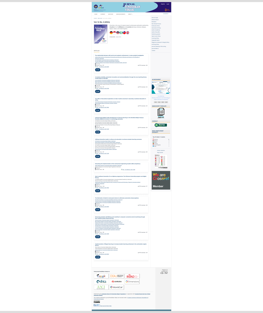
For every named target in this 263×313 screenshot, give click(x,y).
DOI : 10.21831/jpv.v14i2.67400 (102, 88)
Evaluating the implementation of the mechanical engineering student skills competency (117, 163)
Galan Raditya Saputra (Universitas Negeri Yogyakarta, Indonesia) (108, 165)
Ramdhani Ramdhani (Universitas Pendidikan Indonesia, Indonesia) (108, 199)
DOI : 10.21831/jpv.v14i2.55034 (102, 206)
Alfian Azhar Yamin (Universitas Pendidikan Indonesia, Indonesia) (108, 83)
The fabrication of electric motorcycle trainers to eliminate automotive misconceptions (117, 198)
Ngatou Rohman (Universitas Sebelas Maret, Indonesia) (106, 250)
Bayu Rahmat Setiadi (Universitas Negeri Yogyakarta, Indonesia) (108, 221)
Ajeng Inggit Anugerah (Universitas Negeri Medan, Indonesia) (107, 142)
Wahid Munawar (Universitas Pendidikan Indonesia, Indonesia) (108, 202)
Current (102, 14)
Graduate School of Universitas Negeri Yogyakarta (114, 294)
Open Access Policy (156, 36)
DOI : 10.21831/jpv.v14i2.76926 (102, 107)
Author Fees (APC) (156, 32)
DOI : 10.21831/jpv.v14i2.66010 (102, 254)
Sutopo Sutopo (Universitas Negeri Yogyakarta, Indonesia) (107, 220)
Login (167, 4)
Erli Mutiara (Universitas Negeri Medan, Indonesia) (105, 141)
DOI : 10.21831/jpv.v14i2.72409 (102, 233)
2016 (156, 102)
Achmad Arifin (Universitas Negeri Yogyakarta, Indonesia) (106, 225)
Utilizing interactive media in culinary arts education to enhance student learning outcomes (118, 139)
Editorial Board (155, 19)
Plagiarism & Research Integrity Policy (160, 42)
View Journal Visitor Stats (106, 305)
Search (166, 13)
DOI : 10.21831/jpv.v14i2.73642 (102, 187)
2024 (166, 102)
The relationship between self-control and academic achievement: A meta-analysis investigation (119, 55)
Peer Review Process (156, 23)
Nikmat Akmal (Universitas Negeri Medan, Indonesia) (106, 149)
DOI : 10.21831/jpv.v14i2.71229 (102, 129)
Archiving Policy (155, 44)
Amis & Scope (155, 17)
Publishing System (156, 34)
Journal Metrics (155, 48)
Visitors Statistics (161, 150)
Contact (153, 50)
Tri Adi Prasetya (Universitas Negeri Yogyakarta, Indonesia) (107, 226)
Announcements (120, 14)
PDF (98, 69)
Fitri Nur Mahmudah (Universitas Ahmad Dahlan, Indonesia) (107, 61)
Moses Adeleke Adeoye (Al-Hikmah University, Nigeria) (106, 103)
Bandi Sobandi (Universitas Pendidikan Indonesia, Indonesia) (107, 81)
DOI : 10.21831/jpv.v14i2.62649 (102, 66)
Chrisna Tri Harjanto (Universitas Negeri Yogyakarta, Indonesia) (108, 228)
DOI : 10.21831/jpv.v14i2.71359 (129, 169)
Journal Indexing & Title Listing (159, 46)
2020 (163, 102)
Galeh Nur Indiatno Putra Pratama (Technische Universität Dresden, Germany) (111, 62)
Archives (110, 14)
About (130, 14)
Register (163, 4)
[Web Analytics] (97, 305)
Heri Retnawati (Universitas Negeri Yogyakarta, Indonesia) (107, 59)
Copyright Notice (155, 40)
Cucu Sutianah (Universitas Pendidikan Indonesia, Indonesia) (107, 80)
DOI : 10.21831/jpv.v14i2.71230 (102, 153)
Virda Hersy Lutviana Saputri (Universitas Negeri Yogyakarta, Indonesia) (109, 224)
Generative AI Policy (156, 28)
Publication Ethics (156, 25)
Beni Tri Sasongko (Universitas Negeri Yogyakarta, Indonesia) (107, 229)
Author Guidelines (156, 30)
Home (95, 14)
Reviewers (154, 21)
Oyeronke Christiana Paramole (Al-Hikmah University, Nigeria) (107, 101)
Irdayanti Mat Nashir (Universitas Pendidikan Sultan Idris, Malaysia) (108, 222)
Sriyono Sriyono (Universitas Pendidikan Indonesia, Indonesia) (107, 201)
